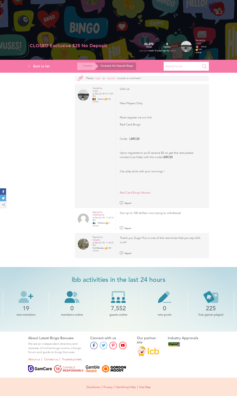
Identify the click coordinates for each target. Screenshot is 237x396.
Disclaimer (93, 387)
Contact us (51, 359)
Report (127, 203)
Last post (143, 50)
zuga (198, 43)
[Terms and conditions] (69, 368)
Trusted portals (72, 359)
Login (98, 78)
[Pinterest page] (113, 345)
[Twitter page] (103, 345)
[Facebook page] (94, 345)
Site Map (145, 387)
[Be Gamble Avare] (92, 368)
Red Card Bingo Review (135, 193)
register (111, 78)
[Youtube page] (122, 345)
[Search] (204, 66)
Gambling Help (126, 387)
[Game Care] (40, 368)
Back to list (41, 66)
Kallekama (98, 215)
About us (34, 359)
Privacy (108, 387)
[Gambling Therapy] (114, 368)
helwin (173, 50)
